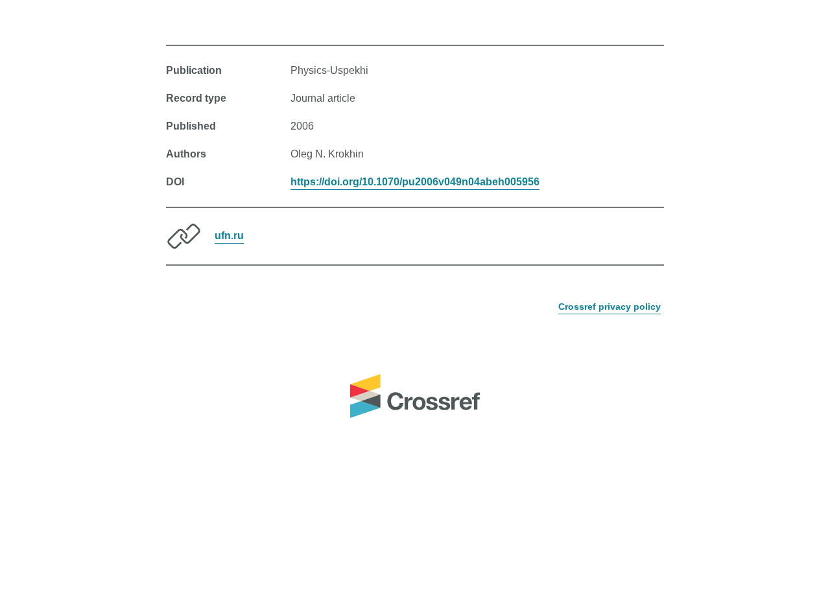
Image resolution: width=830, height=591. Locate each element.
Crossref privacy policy (609, 306)
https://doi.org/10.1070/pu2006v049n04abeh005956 (415, 181)
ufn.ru (229, 235)
